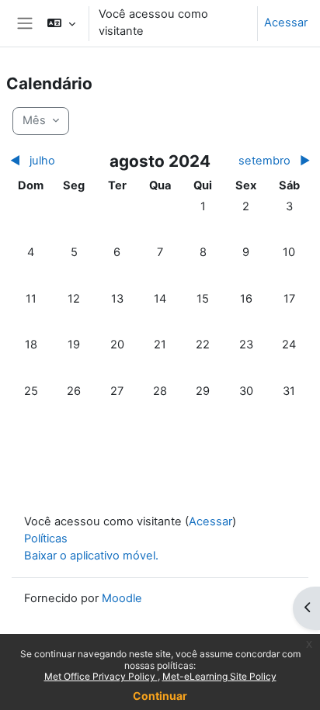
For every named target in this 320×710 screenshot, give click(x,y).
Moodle (122, 598)
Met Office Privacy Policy (101, 676)
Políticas (46, 538)
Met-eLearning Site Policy (219, 676)
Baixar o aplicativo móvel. (91, 556)
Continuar (160, 695)
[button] (61, 23)
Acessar (286, 22)
